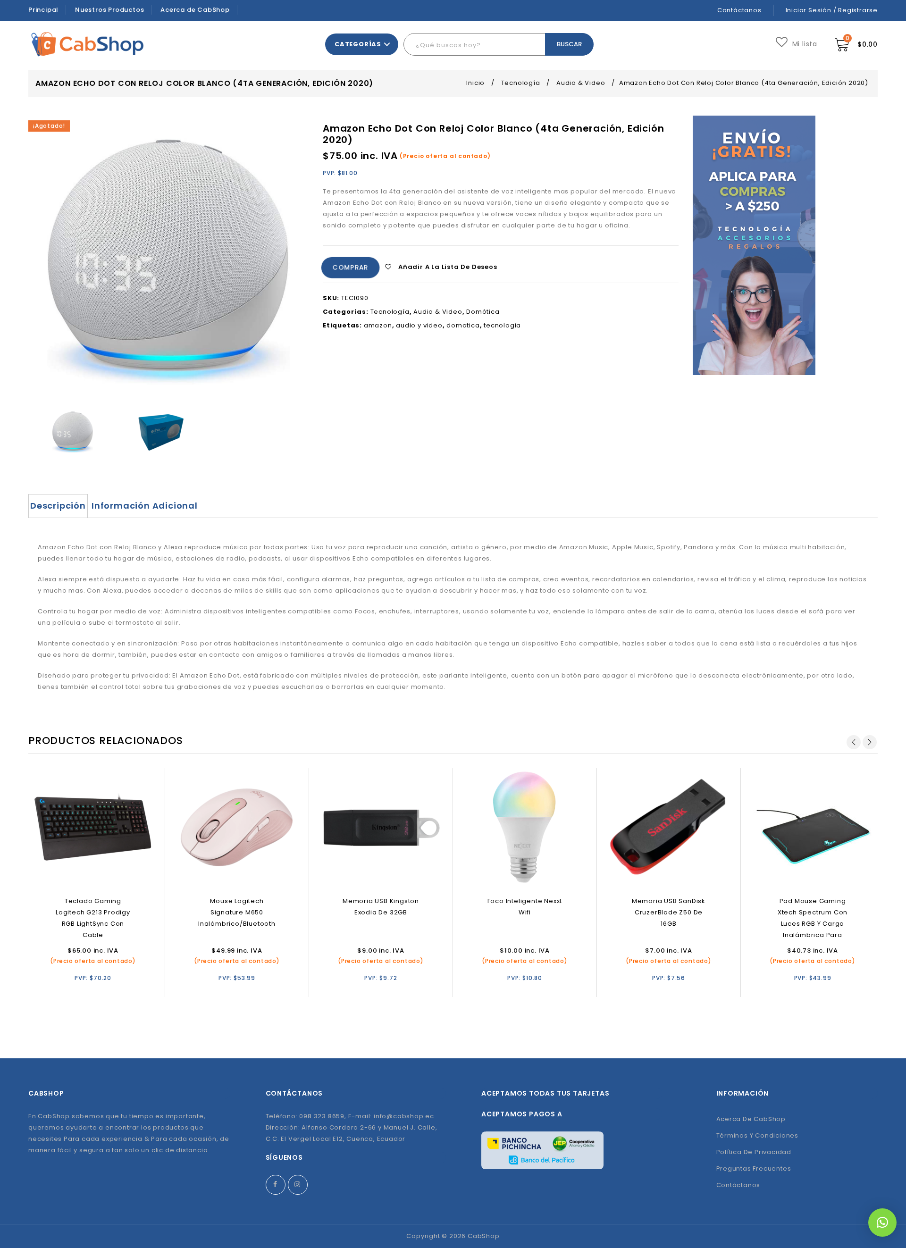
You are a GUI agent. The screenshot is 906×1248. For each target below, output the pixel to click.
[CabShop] (87, 44)
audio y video (419, 325)
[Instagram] (298, 1185)
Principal (43, 9)
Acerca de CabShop (195, 9)
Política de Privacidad (754, 1151)
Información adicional (145, 505)
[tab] (58, 506)
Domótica (482, 311)
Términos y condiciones (757, 1135)
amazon (378, 325)
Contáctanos (739, 10)
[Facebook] (275, 1185)
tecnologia (502, 325)
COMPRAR (350, 268)
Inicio (475, 82)
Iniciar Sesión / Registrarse (832, 10)
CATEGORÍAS (358, 44)
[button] (882, 1222)
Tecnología (520, 82)
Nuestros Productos (109, 9)
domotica (462, 325)
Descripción (58, 505)
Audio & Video (580, 82)
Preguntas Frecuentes (753, 1168)
